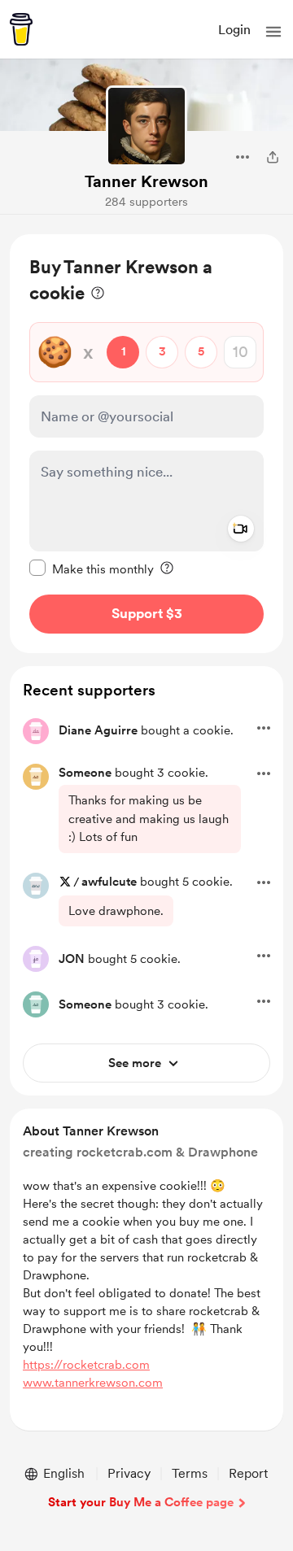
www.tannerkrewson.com (93, 1382)
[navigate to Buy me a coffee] (21, 29)
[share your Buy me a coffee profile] (272, 157)
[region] (146, 443)
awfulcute (109, 881)
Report (248, 1473)
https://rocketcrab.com (86, 1364)
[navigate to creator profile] (146, 126)
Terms (190, 1473)
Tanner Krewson (146, 181)
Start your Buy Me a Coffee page (141, 1502)
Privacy (129, 1473)
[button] (273, 31)
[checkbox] (91, 568)
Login (234, 29)
